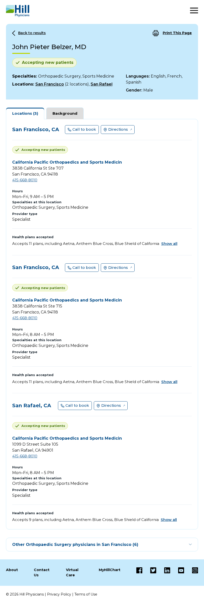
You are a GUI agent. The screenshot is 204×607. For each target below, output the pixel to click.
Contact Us (42, 572)
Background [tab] (64, 113)
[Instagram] (191, 572)
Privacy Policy (59, 594)
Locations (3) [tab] (25, 113)
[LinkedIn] (163, 572)
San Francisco (49, 84)
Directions (118, 129)
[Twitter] (149, 572)
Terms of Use (85, 594)
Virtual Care (72, 572)
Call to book (84, 129)
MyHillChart (109, 570)
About (12, 570)
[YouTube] (177, 572)
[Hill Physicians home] (17, 11)
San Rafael (101, 84)
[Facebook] (139, 572)
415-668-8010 (24, 180)
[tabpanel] (102, 324)
